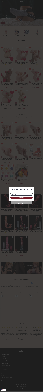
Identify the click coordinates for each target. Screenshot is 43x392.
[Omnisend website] (21, 203)
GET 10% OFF (21, 197)
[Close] (33, 188)
